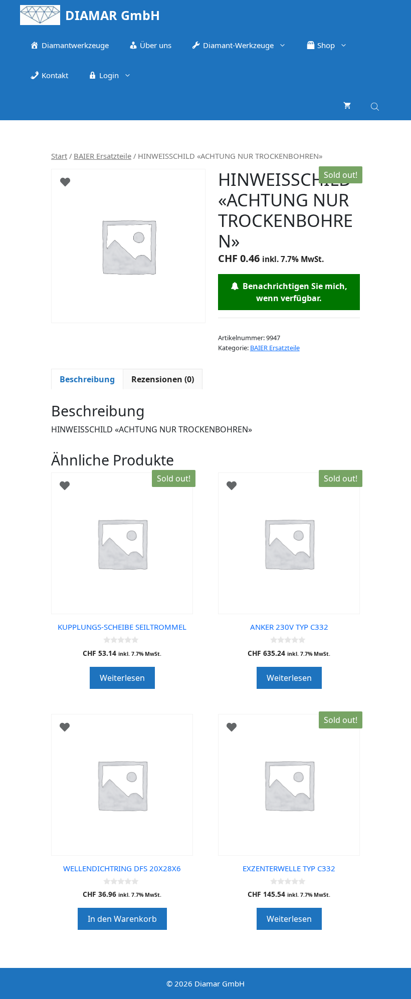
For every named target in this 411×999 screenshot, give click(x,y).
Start (59, 156)
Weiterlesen (122, 677)
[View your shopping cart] (347, 105)
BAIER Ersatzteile (102, 156)
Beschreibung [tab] (87, 379)
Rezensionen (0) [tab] (162, 379)
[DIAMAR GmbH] (40, 15)
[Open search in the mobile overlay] (376, 105)
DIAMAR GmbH (112, 15)
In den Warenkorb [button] (122, 918)
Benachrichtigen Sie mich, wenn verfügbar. (293, 292)
